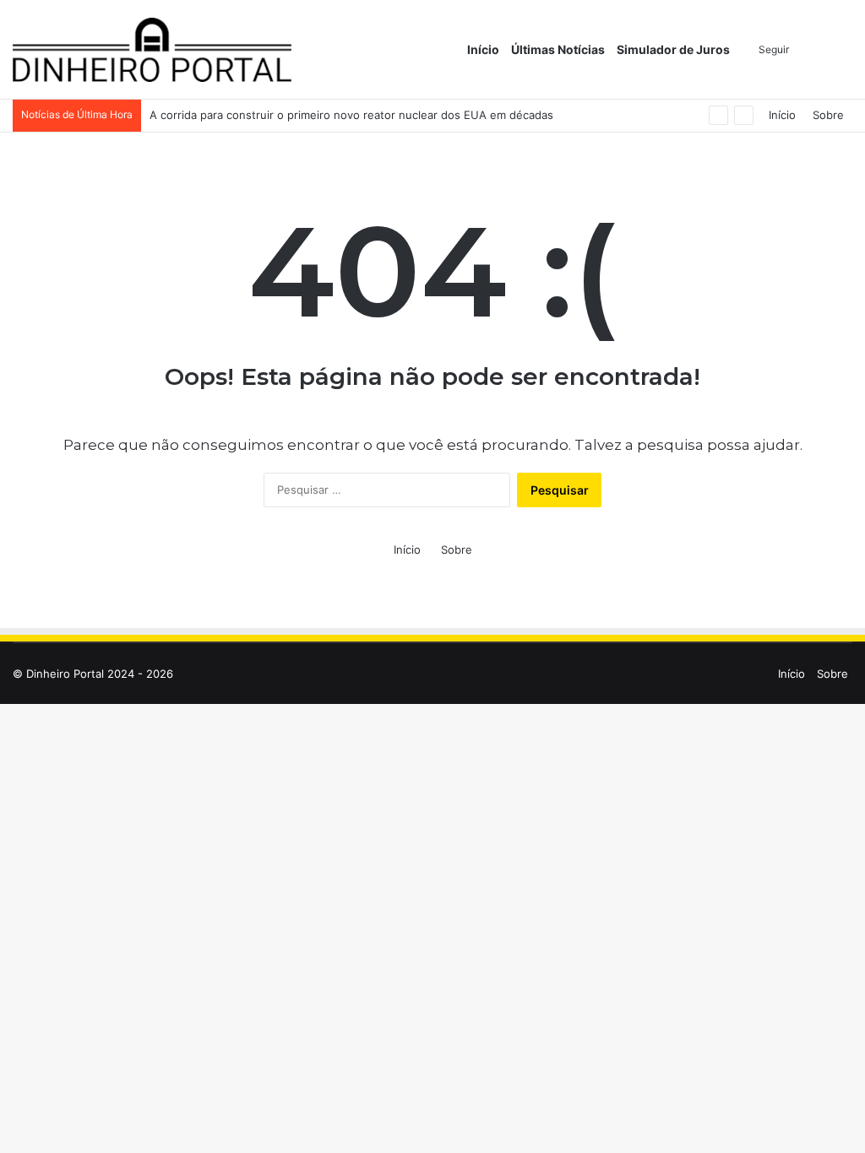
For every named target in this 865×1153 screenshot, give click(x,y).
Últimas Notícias (558, 49)
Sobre (828, 115)
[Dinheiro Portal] (152, 50)
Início (483, 49)
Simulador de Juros (673, 49)
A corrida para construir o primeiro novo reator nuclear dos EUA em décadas (351, 115)
